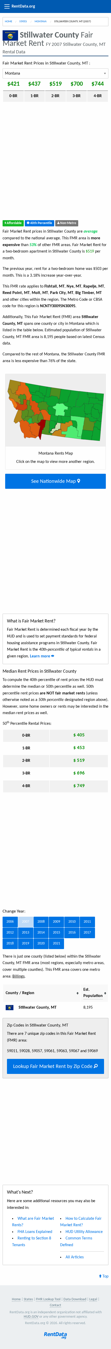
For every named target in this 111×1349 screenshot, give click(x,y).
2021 (56, 943)
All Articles (75, 1257)
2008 (41, 922)
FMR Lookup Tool (48, 1299)
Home (8, 21)
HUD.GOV (31, 1317)
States (23, 21)
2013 (25, 933)
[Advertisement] (55, 162)
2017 (87, 933)
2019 (25, 943)
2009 (56, 922)
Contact (55, 1305)
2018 (10, 943)
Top (104, 1276)
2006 (10, 922)
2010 (72, 922)
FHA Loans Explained (35, 1232)
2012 (10, 933)
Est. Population (93, 993)
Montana (41, 21)
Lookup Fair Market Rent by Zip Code (53, 1066)
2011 (87, 922)
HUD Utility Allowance (84, 1232)
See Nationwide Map (54, 481)
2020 (41, 943)
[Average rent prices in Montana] (12, 1008)
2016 (72, 933)
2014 (41, 933)
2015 (56, 933)
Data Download (75, 1299)
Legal (93, 1299)
